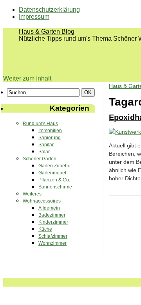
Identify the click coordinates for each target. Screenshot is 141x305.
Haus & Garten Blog (46, 31)
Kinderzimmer (53, 222)
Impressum (34, 16)
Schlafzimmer (52, 236)
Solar (44, 151)
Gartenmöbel (52, 173)
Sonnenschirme (55, 187)
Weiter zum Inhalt (27, 78)
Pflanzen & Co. (54, 180)
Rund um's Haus (40, 123)
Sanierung (49, 137)
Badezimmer (51, 215)
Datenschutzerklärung (49, 9)
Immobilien (50, 130)
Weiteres (32, 194)
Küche (45, 229)
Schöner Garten (39, 158)
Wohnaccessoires (42, 201)
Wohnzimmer (52, 243)
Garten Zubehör (55, 166)
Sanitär (46, 144)
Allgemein (49, 208)
